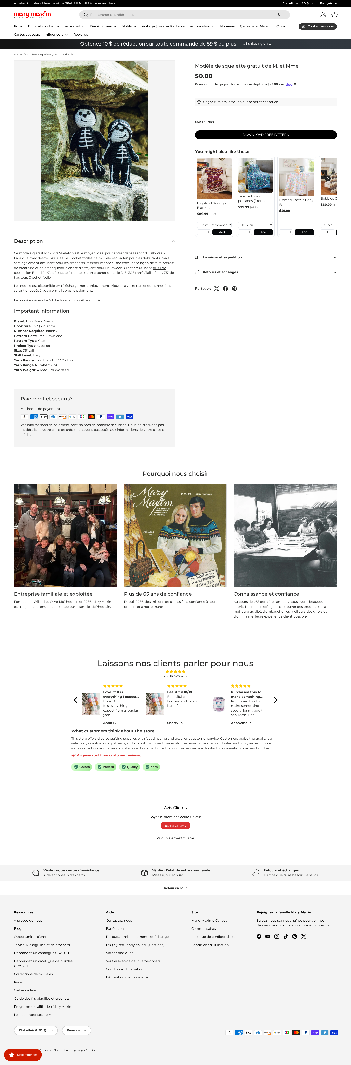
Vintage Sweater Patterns (163, 26)
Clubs (281, 26)
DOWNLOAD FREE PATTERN (266, 135)
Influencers (54, 34)
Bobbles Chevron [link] (335, 198)
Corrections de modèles (33, 974)
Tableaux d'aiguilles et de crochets (42, 945)
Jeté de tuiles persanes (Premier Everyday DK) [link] (253, 198)
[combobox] (184, 14)
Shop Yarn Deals (59, 3)
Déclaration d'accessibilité (127, 977)
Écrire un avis (175, 825)
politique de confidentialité (213, 937)
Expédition (115, 929)
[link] (214, 178)
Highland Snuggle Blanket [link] (212, 205)
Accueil (18, 54)
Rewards (80, 34)
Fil (16, 26)
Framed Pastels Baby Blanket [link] (296, 202)
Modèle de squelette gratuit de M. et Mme (51, 54)
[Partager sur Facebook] (225, 288)
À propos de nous (28, 920)
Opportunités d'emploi (32, 937)
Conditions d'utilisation (124, 969)
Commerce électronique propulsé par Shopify (67, 1050)
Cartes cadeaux (27, 34)
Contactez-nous (119, 920)
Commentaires (203, 929)
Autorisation (200, 26)
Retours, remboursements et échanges (138, 937)
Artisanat (72, 26)
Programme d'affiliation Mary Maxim (43, 1007)
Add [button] (222, 232)
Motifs (127, 26)
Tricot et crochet (41, 26)
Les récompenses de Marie (35, 1015)
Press (18, 982)
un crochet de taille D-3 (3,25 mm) (116, 273)
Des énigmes (101, 26)
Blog (18, 929)
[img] (176, 671)
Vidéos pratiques (119, 953)
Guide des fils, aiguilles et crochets (42, 998)
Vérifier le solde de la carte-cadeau (133, 961)
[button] (279, 14)
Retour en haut (175, 888)
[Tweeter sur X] (216, 288)
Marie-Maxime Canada (209, 920)
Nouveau (227, 26)
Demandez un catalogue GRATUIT (41, 953)
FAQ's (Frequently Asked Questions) (135, 945)
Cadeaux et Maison (256, 26)
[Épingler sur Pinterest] (234, 288)
